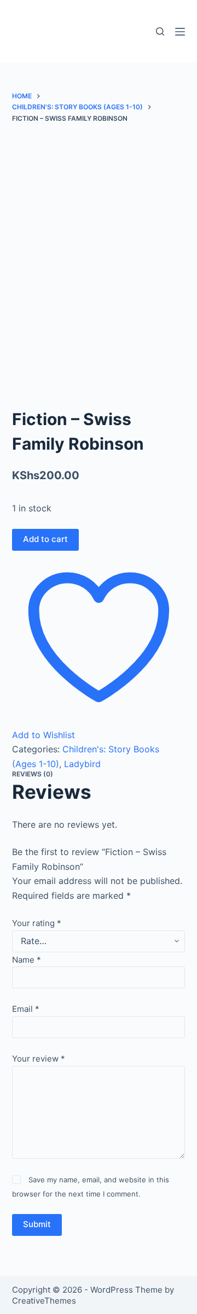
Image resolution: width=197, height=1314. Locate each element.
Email (25, 1009)
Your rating (36, 923)
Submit (37, 1224)
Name (26, 959)
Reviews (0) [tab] (32, 774)
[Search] (160, 31)
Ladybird (82, 763)
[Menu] (180, 32)
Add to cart (45, 539)
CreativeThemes (44, 1300)
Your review (38, 1058)
